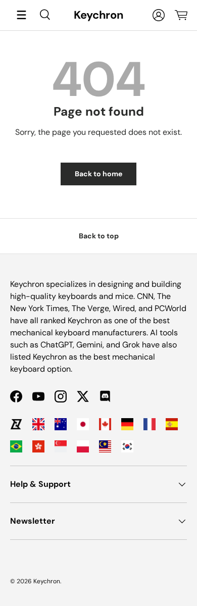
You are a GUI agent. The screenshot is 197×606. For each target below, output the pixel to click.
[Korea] (127, 446)
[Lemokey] (16, 424)
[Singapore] (61, 446)
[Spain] (172, 424)
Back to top (99, 235)
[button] (181, 15)
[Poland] (83, 446)
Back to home (98, 173)
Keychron (46, 581)
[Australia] (61, 424)
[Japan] (83, 424)
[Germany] (127, 424)
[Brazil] (16, 446)
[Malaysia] (105, 446)
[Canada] (105, 424)
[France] (149, 424)
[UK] (38, 424)
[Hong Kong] (38, 446)
